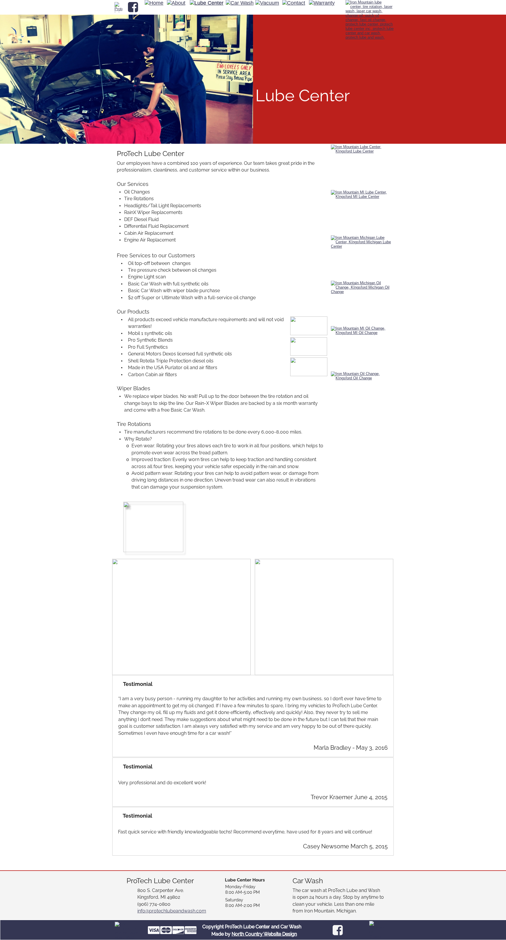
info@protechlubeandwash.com (171, 911)
